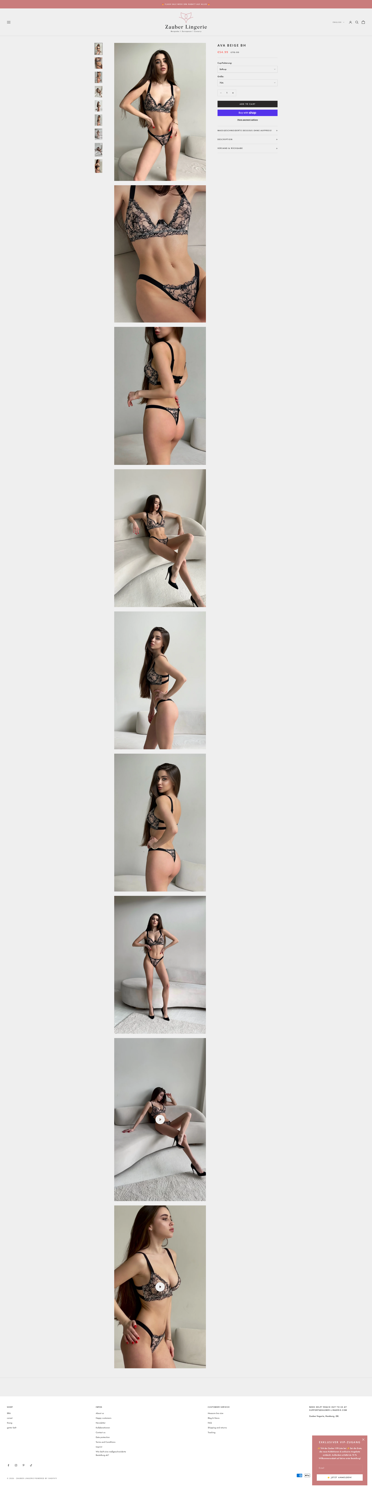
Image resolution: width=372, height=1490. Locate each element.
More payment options (247, 119)
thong (9, 1422)
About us (100, 1413)
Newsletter (100, 1422)
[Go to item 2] (98, 63)
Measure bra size (215, 1413)
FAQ (210, 1422)
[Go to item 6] (98, 120)
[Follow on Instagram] (16, 1465)
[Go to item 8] (98, 150)
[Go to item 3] (98, 77)
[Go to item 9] (98, 166)
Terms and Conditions (105, 1442)
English (337, 22)
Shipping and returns (217, 1427)
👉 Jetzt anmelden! (340, 1477)
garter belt (11, 1427)
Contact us (100, 1432)
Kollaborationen (103, 1427)
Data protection (103, 1437)
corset (9, 1418)
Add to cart (248, 104)
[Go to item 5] (98, 106)
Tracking (211, 1432)
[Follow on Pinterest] (23, 1465)
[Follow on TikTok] (31, 1465)
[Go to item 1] (98, 49)
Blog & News (213, 1418)
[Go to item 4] (98, 92)
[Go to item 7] (98, 134)
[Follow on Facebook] (8, 1465)
